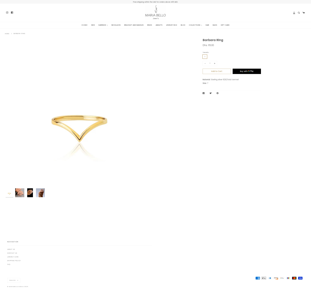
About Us (11, 249)
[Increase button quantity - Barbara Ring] (214, 63)
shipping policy (14, 260)
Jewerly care (13, 257)
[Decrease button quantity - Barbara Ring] (205, 63)
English (12, 280)
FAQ (8, 264)
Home (7, 34)
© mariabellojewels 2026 (17, 286)
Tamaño (206, 52)
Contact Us (12, 253)
